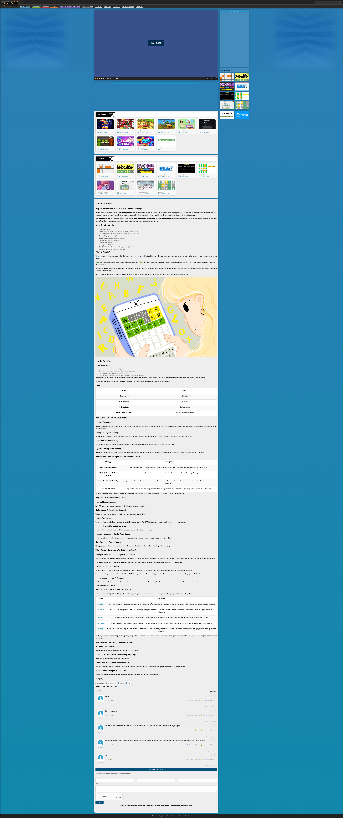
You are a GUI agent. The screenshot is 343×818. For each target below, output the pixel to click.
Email (138, 777)
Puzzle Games (112, 683)
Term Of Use (188, 816)
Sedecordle (100, 610)
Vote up (197, 700)
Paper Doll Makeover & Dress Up (69, 6)
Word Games (100, 683)
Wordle (97, 256)
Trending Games (25, 6)
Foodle (116, 6)
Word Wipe (107, 6)
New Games (36, 6)
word (129, 683)
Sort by (206, 692)
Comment (191, 700)
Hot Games (45, 6)
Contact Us (170, 816)
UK (100, 717)
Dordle (100, 604)
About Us (154, 816)
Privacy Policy (179, 816)
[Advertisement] (156, 96)
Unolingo (139, 6)
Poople (54, 6)
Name (97, 777)
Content (97, 783)
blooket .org (101, 732)
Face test (100, 747)
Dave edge (100, 762)
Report (213, 700)
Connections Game (128, 6)
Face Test (202, 574)
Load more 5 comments (156, 769)
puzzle (122, 683)
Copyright (161, 816)
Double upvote (206, 700)
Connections (100, 623)
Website (180, 777)
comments (99, 690)
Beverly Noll (101, 703)
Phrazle (98, 6)
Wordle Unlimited (87, 6)
